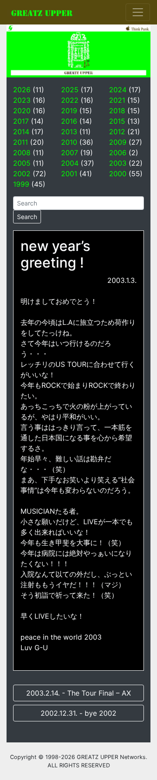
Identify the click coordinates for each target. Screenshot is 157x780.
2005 (22, 163)
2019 (69, 110)
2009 (117, 142)
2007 (69, 152)
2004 (69, 163)
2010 (69, 142)
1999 (21, 184)
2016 (69, 121)
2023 (22, 100)
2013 (69, 131)
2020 (22, 110)
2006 (117, 152)
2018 (117, 110)
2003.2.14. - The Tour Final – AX (78, 693)
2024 (117, 89)
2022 (69, 100)
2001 (69, 173)
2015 (117, 121)
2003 (117, 163)
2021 (117, 100)
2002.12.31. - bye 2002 (78, 713)
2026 (22, 89)
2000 (117, 173)
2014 (21, 131)
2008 (22, 152)
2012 (117, 131)
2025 (69, 89)
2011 (20, 142)
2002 (22, 173)
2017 (21, 121)
